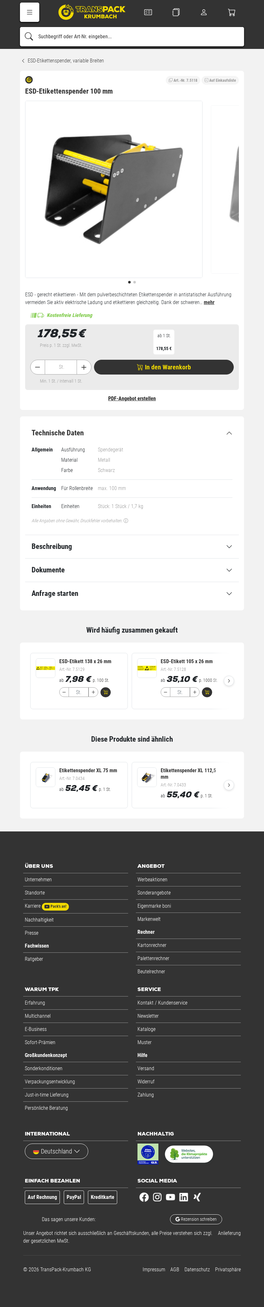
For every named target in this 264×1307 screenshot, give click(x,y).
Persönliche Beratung (46, 1108)
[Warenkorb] (232, 12)
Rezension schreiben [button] (198, 1219)
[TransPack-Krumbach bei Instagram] (157, 1197)
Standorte (35, 893)
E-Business (36, 1029)
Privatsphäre (228, 1269)
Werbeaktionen (152, 879)
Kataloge (146, 1029)
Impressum (154, 1269)
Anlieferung (229, 1233)
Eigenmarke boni (154, 906)
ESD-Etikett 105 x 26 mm (187, 661)
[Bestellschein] (148, 12)
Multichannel (38, 1016)
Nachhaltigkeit (39, 920)
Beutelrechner (151, 972)
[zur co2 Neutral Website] (189, 1155)
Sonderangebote (154, 893)
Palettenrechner (153, 958)
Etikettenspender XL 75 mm (88, 770)
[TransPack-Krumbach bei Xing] (196, 1197)
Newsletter (148, 1016)
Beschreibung (52, 546)
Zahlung (145, 1095)
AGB (174, 1269)
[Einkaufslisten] (176, 12)
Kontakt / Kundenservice (162, 1003)
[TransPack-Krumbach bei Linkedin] (183, 1197)
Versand (145, 1068)
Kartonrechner (151, 945)
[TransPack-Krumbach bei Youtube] (170, 1197)
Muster (144, 1042)
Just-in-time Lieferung (47, 1095)
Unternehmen (38, 879)
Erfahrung (35, 1003)
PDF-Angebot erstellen (132, 398)
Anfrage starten (55, 593)
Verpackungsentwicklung (50, 1082)
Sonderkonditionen (43, 1068)
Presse (31, 933)
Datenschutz (197, 1269)
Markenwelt (149, 919)
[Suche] (29, 36)
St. (61, 367)
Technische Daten (58, 433)
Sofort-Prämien (40, 1042)
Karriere (45, 906)
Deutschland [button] (56, 1151)
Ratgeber (34, 959)
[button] (29, 12)
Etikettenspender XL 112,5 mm (188, 773)
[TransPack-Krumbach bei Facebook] (144, 1197)
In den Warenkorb (167, 367)
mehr (209, 302)
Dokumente (48, 570)
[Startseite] (87, 13)
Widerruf (146, 1082)
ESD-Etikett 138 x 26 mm (85, 661)
